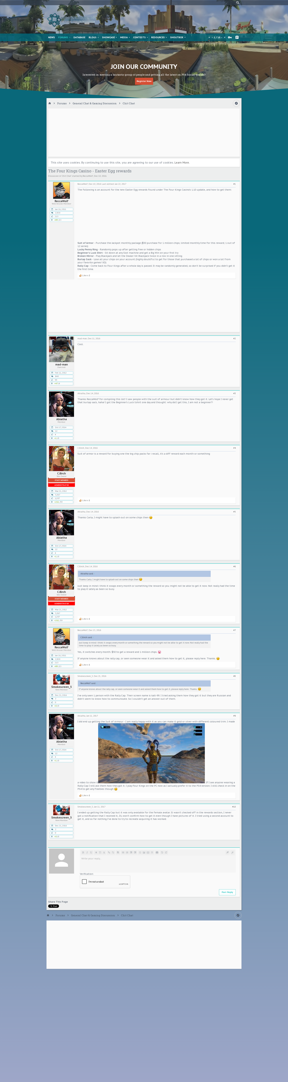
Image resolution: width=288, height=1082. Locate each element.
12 (56, 431)
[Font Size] (100, 853)
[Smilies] (140, 853)
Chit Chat (66, 176)
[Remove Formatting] (228, 853)
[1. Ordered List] (127, 853)
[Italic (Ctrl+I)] (87, 853)
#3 (234, 393)
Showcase (108, 37)
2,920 (57, 213)
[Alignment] (118, 853)
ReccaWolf (88, 176)
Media (124, 37)
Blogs (92, 37)
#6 (234, 566)
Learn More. (182, 162)
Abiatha (61, 419)
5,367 (57, 495)
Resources (158, 37)
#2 (234, 338)
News (51, 37)
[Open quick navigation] (236, 103)
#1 (234, 184)
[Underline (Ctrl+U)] (91, 853)
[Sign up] (238, 37)
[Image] (144, 853)
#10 (234, 807)
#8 (234, 676)
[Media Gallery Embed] (157, 853)
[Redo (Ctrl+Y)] (166, 853)
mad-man (61, 364)
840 (57, 376)
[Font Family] (104, 853)
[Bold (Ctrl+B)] (83, 853)
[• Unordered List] (123, 853)
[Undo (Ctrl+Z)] (162, 853)
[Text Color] (96, 853)
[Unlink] (113, 853)
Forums (63, 37)
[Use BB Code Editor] (232, 853)
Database (79, 37)
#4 (234, 448)
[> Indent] (135, 853)
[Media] (148, 853)
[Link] (109, 853)
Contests (139, 37)
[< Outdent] (131, 853)
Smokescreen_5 (61, 687)
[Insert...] (152, 853)
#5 (234, 512)
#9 (234, 716)
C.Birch (61, 473)
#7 (234, 630)
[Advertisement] (144, 132)
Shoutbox (176, 37)
